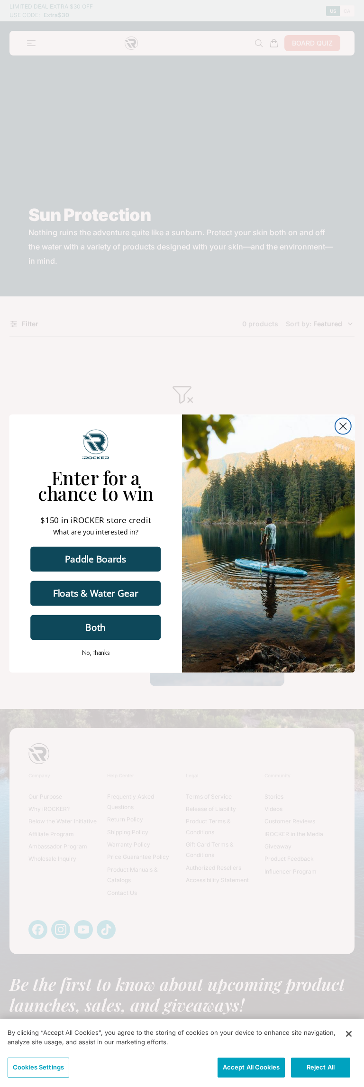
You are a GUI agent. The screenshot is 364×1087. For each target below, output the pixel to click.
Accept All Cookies (251, 1067)
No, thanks (95, 652)
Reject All (321, 1067)
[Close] (348, 1033)
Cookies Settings (38, 1067)
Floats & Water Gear (95, 593)
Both (95, 627)
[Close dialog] (343, 426)
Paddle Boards (96, 559)
